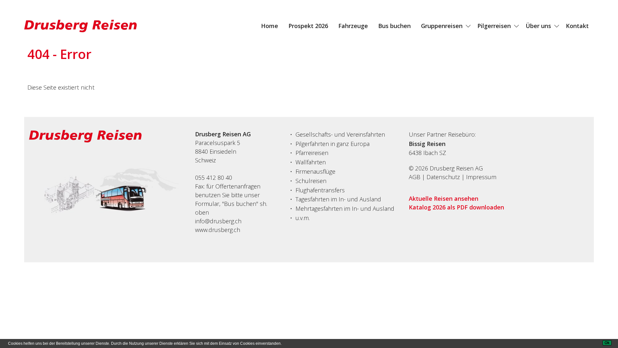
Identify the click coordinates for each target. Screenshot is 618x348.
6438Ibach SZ (427, 153)
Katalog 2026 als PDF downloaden (456, 207)
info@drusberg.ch (218, 221)
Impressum (481, 177)
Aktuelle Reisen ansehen (443, 198)
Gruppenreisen (442, 26)
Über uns (538, 26)
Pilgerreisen (494, 26)
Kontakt (577, 26)
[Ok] (607, 342)
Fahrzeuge (353, 26)
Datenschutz (443, 177)
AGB (414, 177)
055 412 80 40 (213, 177)
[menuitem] (269, 25)
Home (269, 26)
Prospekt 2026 (308, 26)
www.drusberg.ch (217, 230)
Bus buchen (394, 26)
